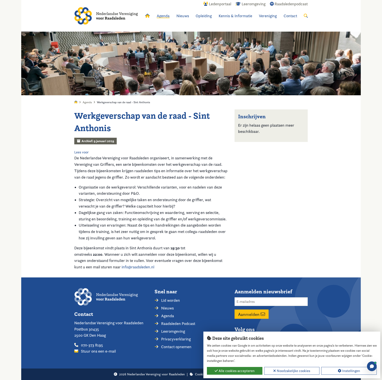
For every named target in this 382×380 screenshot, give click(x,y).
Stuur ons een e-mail (98, 351)
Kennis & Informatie (235, 15)
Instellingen (350, 371)
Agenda (163, 15)
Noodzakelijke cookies (293, 371)
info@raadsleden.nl (138, 267)
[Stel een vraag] (372, 366)
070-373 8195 (91, 345)
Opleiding (204, 15)
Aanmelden (249, 314)
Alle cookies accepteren (236, 371)
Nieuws (182, 15)
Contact (290, 15)
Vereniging (268, 15)
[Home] (106, 15)
